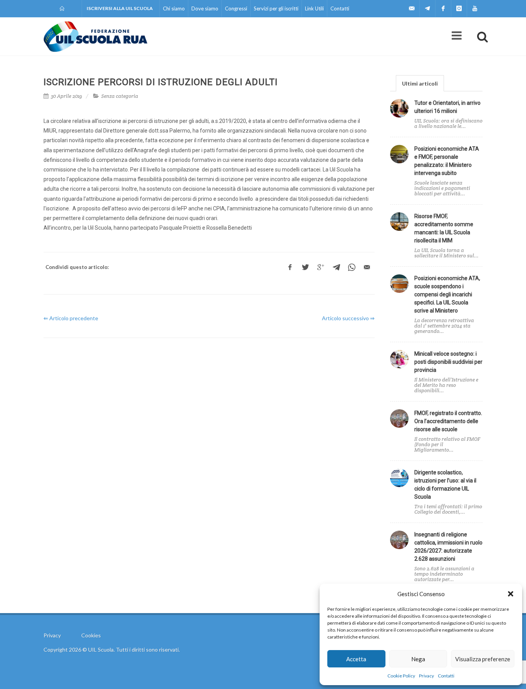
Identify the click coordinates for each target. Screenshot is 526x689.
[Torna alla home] (62, 8)
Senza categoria (119, 96)
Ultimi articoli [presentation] (420, 83)
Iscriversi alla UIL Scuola (120, 8)
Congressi (236, 8)
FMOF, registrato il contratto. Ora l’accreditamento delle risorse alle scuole (448, 421)
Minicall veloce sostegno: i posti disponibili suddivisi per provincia (448, 362)
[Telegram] (427, 8)
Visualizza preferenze (482, 658)
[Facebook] (443, 8)
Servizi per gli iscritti (276, 8)
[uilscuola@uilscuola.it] (411, 8)
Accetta (356, 658)
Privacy (426, 676)
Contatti (446, 676)
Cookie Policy (401, 676)
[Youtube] (474, 8)
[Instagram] (459, 8)
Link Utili (314, 8)
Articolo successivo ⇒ (348, 318)
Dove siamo (204, 8)
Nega (418, 658)
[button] (510, 594)
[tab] (420, 83)
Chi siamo (174, 8)
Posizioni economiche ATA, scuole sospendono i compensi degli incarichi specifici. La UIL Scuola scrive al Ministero (447, 294)
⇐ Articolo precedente (71, 318)
